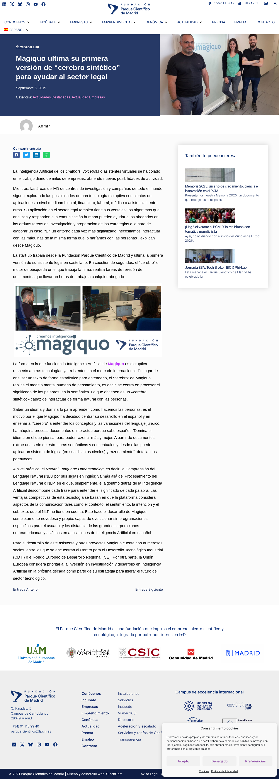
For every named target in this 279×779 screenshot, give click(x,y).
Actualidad (91, 726)
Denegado (219, 761)
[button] (275, 3)
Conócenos (91, 693)
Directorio (126, 719)
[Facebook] (43, 4)
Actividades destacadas (51, 97)
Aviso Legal (149, 774)
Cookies (204, 771)
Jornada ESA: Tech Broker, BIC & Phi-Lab (216, 267)
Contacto (89, 746)
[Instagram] (28, 4)
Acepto (183, 761)
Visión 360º (127, 713)
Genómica (90, 719)
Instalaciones (128, 693)
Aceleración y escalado (137, 726)
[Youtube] (36, 4)
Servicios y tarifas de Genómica (144, 733)
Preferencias (255, 761)
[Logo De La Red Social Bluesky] (20, 4)
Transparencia (129, 739)
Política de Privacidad (224, 771)
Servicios (125, 700)
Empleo (88, 739)
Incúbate (89, 700)
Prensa (87, 733)
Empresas (90, 706)
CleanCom (114, 774)
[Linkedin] (4, 4)
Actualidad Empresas (88, 97)
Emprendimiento (95, 713)
